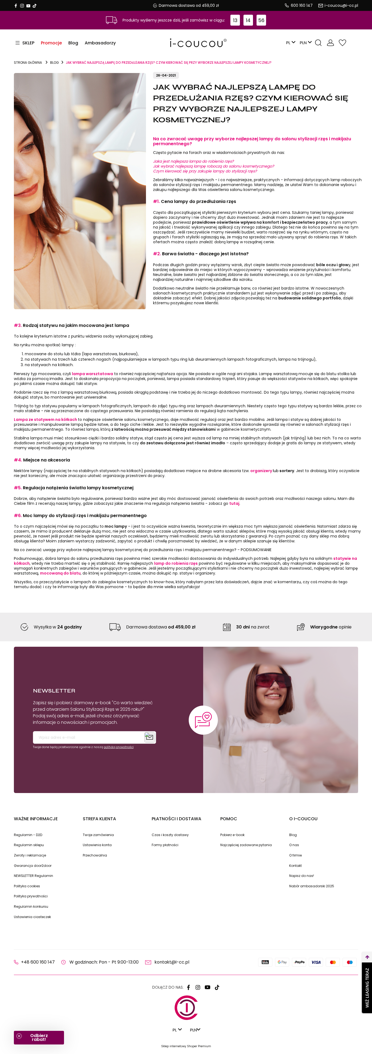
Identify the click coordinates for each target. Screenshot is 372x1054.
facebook (16, 6)
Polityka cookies (27, 886)
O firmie (295, 855)
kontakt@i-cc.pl (171, 962)
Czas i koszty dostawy (170, 835)
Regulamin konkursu (31, 906)
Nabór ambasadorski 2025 (311, 886)
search (318, 43)
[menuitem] (51, 43)
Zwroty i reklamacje (30, 855)
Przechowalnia (342, 43)
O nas (294, 845)
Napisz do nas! (301, 875)
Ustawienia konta (97, 845)
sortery (286, 470)
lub (276, 470)
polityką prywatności (119, 747)
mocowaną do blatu (60, 573)
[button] (39, 1037)
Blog (293, 835)
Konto (330, 43)
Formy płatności (165, 845)
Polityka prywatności (31, 896)
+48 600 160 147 (38, 962)
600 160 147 (302, 5)
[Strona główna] (186, 43)
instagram (22, 6)
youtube (28, 6)
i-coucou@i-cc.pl (341, 5)
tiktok (34, 6)
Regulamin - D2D (28, 835)
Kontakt (295, 865)
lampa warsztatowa (92, 373)
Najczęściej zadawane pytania (246, 845)
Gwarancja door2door (32, 865)
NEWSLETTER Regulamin (33, 875)
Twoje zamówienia (98, 835)
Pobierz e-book (232, 835)
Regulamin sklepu (29, 845)
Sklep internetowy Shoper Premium (186, 1046)
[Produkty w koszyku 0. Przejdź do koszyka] (353, 43)
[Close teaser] (19, 1036)
